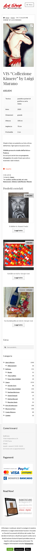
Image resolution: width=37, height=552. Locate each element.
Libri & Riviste (10, 362)
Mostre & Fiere (10, 409)
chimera (14, 181)
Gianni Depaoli (12, 395)
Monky (10, 372)
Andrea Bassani (13, 399)
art (23, 179)
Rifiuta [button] (28, 549)
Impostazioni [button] (19, 549)
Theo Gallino (12, 375)
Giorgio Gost (12, 385)
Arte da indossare (11, 405)
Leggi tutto (18, 230)
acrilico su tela (16, 179)
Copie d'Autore (10, 412)
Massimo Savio (12, 402)
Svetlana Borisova (13, 392)
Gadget (7, 415)
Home (7, 18)
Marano (29, 181)
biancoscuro (7, 181)
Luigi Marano (22, 181)
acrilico (8, 179)
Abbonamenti (12, 365)
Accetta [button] (10, 549)
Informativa (29, 543)
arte (25, 179)
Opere (13, 18)
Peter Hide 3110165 (14, 379)
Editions (8, 369)
